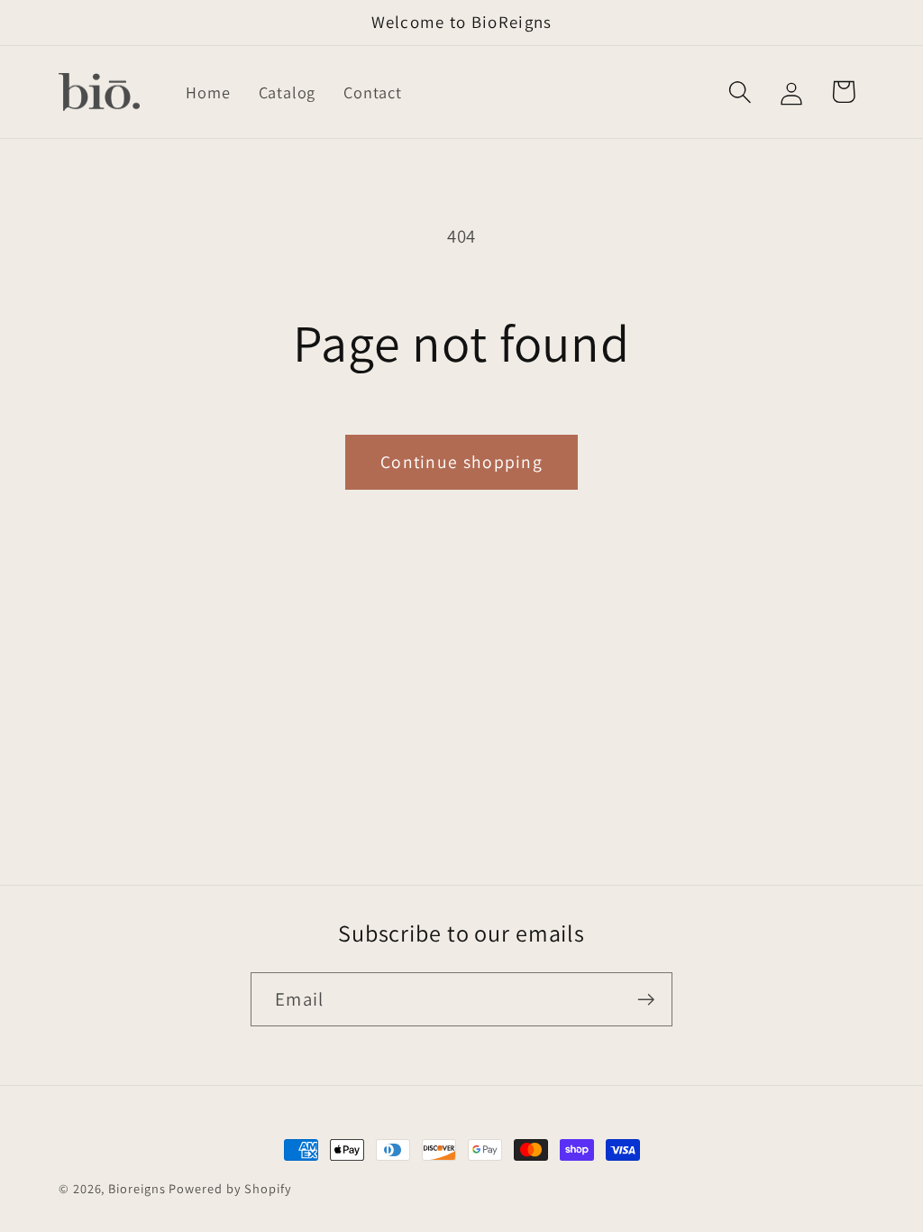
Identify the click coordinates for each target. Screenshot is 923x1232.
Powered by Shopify (230, 1188)
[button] (740, 91)
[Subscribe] (646, 999)
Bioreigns (136, 1188)
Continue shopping (461, 461)
